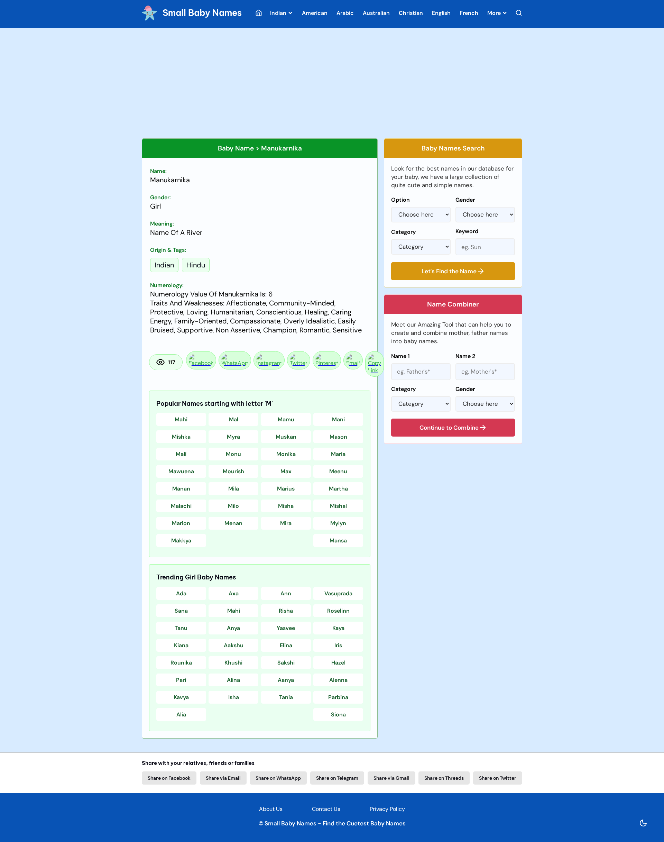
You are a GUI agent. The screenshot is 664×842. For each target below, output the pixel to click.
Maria (338, 454)
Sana (181, 610)
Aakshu (233, 645)
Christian (411, 13)
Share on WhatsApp (278, 778)
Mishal (338, 506)
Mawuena (181, 471)
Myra (233, 436)
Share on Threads (444, 778)
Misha (286, 506)
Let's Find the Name (449, 271)
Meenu (338, 471)
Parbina (338, 697)
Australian (376, 13)
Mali (181, 454)
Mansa (338, 540)
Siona (338, 714)
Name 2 (465, 356)
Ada (181, 593)
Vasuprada (338, 593)
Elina (286, 645)
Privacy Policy (387, 809)
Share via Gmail (391, 778)
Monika (286, 454)
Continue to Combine (449, 427)
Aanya (286, 680)
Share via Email (223, 778)
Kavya (181, 697)
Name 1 (400, 356)
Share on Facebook (169, 778)
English (441, 13)
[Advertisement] (332, 83)
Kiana (181, 645)
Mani (338, 419)
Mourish (233, 471)
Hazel (338, 662)
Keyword (466, 231)
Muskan (286, 436)
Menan (233, 523)
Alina (233, 680)
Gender (465, 199)
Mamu (286, 419)
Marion (181, 523)
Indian (279, 13)
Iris (338, 645)
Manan (181, 488)
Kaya (338, 628)
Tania (286, 697)
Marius (286, 488)
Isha (233, 697)
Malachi (181, 506)
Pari (181, 680)
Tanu (181, 628)
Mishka (181, 436)
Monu (233, 454)
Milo (233, 506)
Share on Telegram (337, 778)
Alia (181, 714)
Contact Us (326, 809)
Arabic (345, 13)
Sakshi (286, 662)
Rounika (181, 662)
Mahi (181, 419)
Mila (233, 488)
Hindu (195, 264)
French (469, 13)
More (494, 13)
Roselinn (338, 610)
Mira (286, 523)
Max (286, 471)
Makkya (181, 540)
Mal (233, 419)
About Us (271, 809)
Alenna (338, 680)
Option (400, 199)
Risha (286, 610)
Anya (233, 628)
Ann (285, 593)
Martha (338, 488)
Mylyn (338, 523)
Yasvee (286, 628)
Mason (338, 436)
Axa (234, 593)
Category (403, 232)
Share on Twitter (497, 778)
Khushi (233, 662)
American (315, 13)
